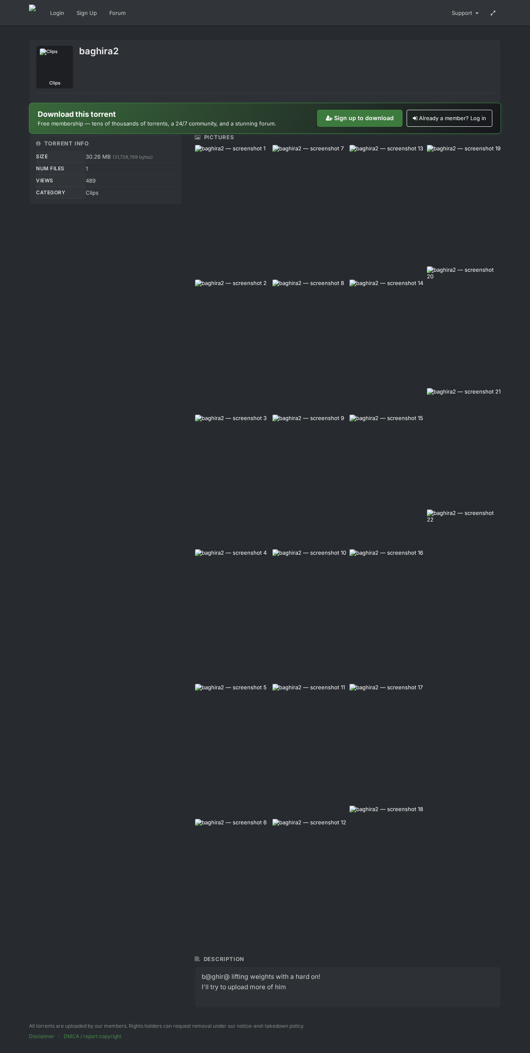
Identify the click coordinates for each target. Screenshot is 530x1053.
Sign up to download (364, 117)
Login (57, 13)
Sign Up (87, 13)
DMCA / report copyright (92, 1036)
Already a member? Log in (452, 118)
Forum (117, 13)
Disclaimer (41, 1036)
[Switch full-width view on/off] (493, 13)
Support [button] (463, 13)
